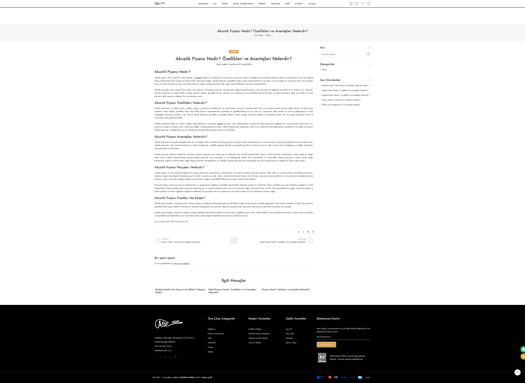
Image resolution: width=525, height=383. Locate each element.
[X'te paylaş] (299, 232)
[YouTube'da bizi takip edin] (175, 357)
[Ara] (369, 4)
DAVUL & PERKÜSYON (243, 3)
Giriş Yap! (290, 333)
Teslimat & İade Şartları (258, 338)
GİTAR (225, 3)
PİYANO (262, 3)
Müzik (268, 35)
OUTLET (312, 3)
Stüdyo (211, 351)
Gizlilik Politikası (255, 329)
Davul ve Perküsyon (216, 333)
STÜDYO (299, 3)
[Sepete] (357, 4)
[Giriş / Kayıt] (351, 4)
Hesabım (289, 338)
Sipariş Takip (291, 342)
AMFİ (287, 3)
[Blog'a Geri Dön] (234, 240)
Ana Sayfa (258, 35)
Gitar (210, 338)
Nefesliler (212, 342)
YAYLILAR (275, 3)
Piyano (210, 347)
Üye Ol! (289, 329)
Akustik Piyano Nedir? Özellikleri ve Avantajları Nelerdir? (346, 95)
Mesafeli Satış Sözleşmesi (259, 333)
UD (215, 3)
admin (225, 64)
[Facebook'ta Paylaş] (303, 232)
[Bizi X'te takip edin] (155, 357)
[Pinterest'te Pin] (308, 232)
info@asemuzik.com (162, 350)
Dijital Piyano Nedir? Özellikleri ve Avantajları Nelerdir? (232, 291)
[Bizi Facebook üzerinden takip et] (160, 357)
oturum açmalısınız (181, 263)
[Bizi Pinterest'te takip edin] (165, 357)
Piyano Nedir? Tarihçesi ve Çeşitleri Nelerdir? (286, 289)
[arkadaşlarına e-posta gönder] (313, 232)
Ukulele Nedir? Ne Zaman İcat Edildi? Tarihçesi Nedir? (180, 291)
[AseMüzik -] (159, 3)
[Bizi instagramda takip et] (170, 357)
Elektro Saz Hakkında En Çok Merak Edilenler (341, 104)
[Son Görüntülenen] (517, 372)
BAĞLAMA (203, 3)
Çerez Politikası (254, 342)
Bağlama (211, 329)
